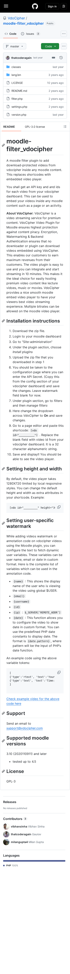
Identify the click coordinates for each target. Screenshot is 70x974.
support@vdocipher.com (24, 728)
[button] (59, 507)
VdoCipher (16, 18)
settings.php (19, 106)
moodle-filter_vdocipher (23, 23)
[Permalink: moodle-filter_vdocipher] (3, 145)
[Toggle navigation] (6, 6)
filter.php (17, 98)
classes (16, 67)
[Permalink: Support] (3, 713)
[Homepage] (35, 6)
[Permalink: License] (3, 771)
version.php (18, 114)
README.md (19, 90)
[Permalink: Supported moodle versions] (3, 740)
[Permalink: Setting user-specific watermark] (3, 523)
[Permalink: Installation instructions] (3, 321)
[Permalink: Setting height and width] (3, 468)
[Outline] (65, 126)
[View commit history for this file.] (61, 57)
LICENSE (17, 82)
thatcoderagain (21, 57)
